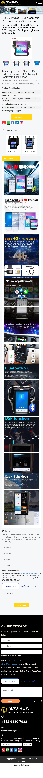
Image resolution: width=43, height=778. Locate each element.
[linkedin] (17, 123)
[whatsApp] (8, 123)
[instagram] (21, 123)
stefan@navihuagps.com (30, 573)
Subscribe (27, 744)
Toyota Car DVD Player (26, 20)
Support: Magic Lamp (21, 765)
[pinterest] (4, 123)
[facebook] (12, 123)
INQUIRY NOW (21, 117)
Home (5, 17)
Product (15, 17)
